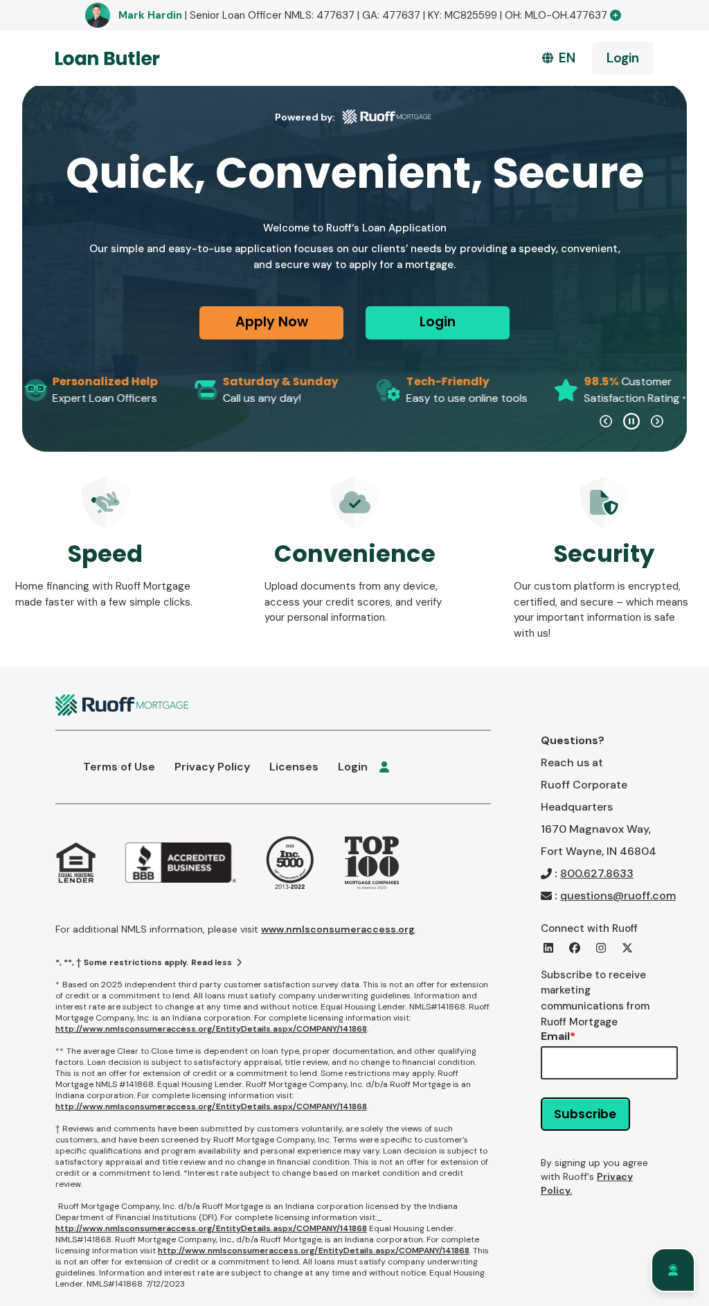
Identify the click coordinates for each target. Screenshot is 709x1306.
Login (623, 58)
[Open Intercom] (673, 1270)
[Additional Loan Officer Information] (615, 15)
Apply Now (271, 321)
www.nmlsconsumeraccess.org (338, 929)
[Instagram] (601, 947)
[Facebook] (574, 947)
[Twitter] (627, 947)
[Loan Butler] (107, 58)
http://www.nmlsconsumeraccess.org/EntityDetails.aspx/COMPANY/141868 (211, 1028)
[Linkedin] (548, 947)
